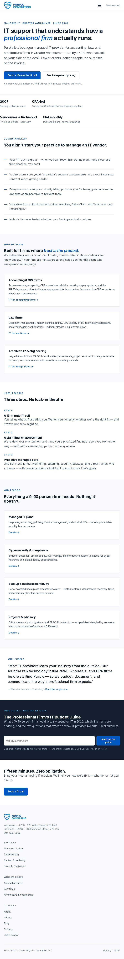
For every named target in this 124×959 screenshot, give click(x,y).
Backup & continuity (15, 860)
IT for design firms (19, 366)
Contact (8, 929)
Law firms (9, 888)
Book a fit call (16, 791)
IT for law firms (17, 333)
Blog (6, 923)
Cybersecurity (11, 854)
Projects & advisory (15, 866)
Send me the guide (108, 741)
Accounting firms (13, 883)
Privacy (107, 950)
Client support (113, 5)
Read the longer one (56, 689)
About (7, 911)
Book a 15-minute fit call (22, 75)
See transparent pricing (60, 75)
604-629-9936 (12, 832)
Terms (116, 950)
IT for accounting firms (22, 299)
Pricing (7, 917)
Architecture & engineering (18, 894)
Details (13, 532)
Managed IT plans (14, 848)
